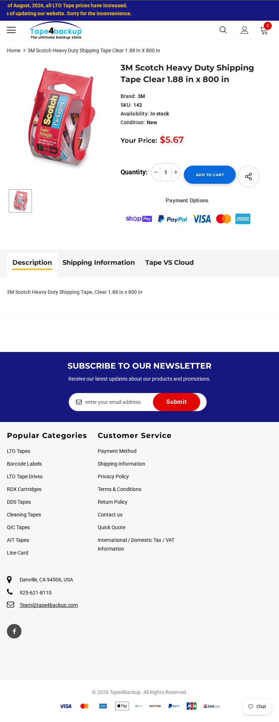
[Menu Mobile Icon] (11, 30)
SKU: (126, 105)
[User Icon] (244, 30)
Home (13, 50)
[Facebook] (14, 631)
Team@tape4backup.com (49, 605)
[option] (60, 118)
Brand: (128, 96)
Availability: (135, 114)
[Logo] (56, 30)
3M (141, 96)
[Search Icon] (223, 30)
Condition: (133, 122)
